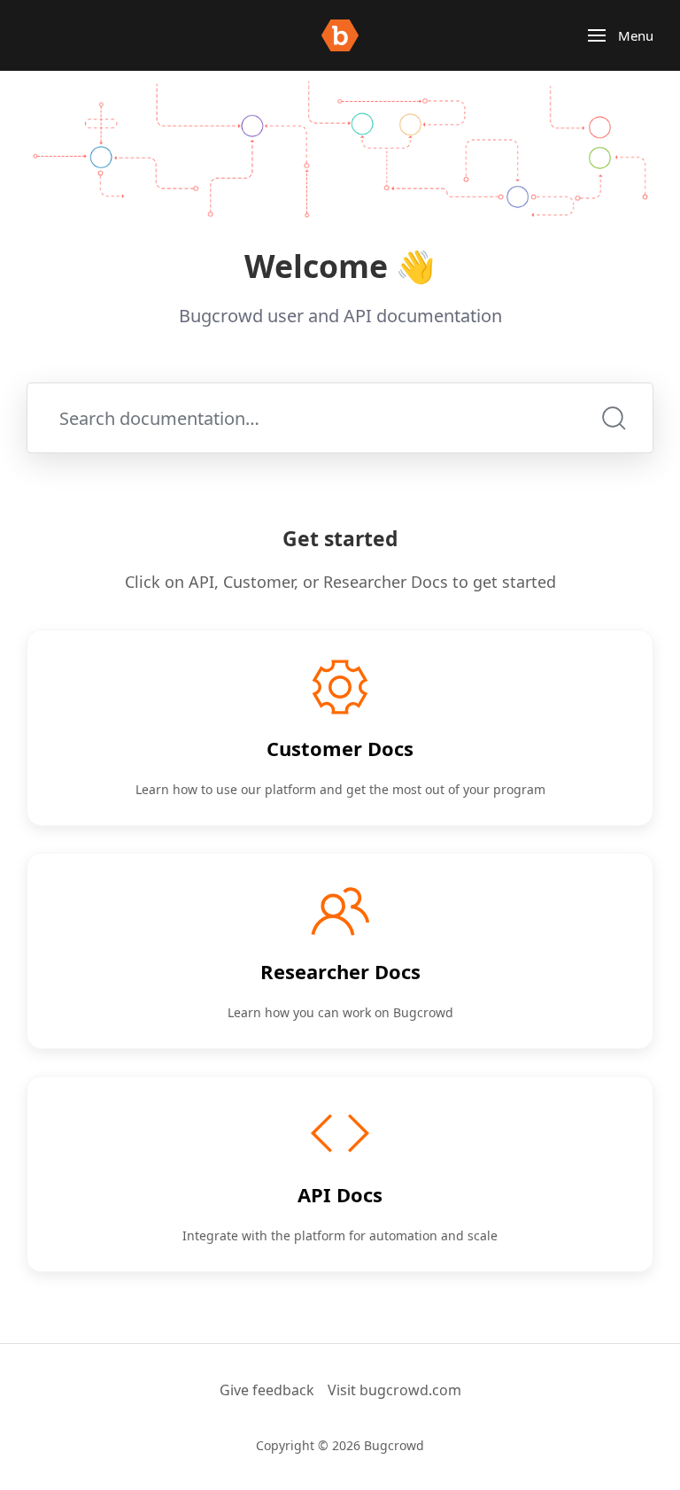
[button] (620, 35)
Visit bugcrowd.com (394, 1390)
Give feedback (267, 1390)
